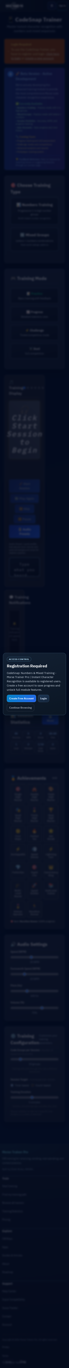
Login (43, 698)
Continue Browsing (20, 707)
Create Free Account (21, 698)
